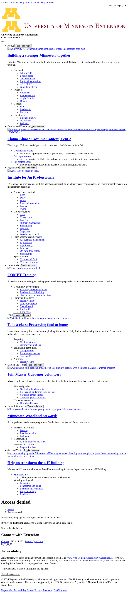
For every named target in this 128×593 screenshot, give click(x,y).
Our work (18, 70)
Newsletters (26, 120)
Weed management (29, 234)
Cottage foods (27, 350)
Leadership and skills (30, 485)
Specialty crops (21, 256)
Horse (23, 200)
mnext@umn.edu (34, 541)
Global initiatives (28, 87)
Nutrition (18, 359)
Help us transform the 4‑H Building (35, 463)
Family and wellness (24, 298)
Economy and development (33, 289)
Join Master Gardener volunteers (34, 374)
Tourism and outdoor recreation (35, 295)
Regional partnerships (30, 81)
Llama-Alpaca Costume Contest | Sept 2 (39, 139)
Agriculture (13, 167)
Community (13, 265)
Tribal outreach (27, 78)
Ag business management (32, 239)
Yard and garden (22, 386)
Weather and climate (24, 444)
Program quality (28, 491)
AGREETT (26, 84)
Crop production (22, 211)
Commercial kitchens (30, 345)
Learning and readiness (31, 488)
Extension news (28, 117)
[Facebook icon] (2, 544)
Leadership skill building (32, 292)
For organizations (22, 156)
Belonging (25, 483)
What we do (26, 73)
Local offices (26, 75)
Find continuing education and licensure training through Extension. (53, 164)
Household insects (29, 403)
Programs (24, 112)
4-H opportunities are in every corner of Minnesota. (45, 477)
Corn (22, 214)
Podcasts (24, 123)
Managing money (28, 303)
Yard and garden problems (33, 397)
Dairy (23, 197)
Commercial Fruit (28, 259)
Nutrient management (30, 223)
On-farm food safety (30, 251)
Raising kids (26, 309)
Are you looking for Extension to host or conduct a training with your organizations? (61, 159)
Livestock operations (30, 203)
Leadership (25, 109)
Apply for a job (27, 98)
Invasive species (28, 433)
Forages (24, 220)
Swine (23, 209)
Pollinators (25, 436)
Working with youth (24, 480)
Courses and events (23, 150)
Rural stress (25, 312)
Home (10, 509)
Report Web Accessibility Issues (17, 590)
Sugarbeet (25, 231)
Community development (26, 286)
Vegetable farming (29, 262)
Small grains (26, 225)
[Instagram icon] (8, 544)
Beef (22, 195)
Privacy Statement (43, 590)
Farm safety (26, 248)
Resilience (25, 494)
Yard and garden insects (31, 394)
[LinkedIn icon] (11, 544)
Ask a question (27, 95)
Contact (17, 103)
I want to (18, 89)
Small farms (26, 253)
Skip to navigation (10, 2)
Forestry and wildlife (24, 427)
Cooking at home (28, 342)
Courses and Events (17, 126)
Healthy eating (27, 361)
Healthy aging (27, 300)
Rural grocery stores (30, 353)
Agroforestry (26, 245)
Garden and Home (16, 364)
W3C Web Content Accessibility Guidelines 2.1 (89, 557)
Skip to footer (47, 2)
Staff (22, 106)
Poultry (23, 206)
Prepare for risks (28, 447)
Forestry (24, 430)
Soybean (24, 228)
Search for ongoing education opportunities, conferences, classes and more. (57, 153)
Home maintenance (23, 400)
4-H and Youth (15, 450)
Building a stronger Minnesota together (39, 55)
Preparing (18, 339)
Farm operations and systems (28, 237)
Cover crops (26, 217)
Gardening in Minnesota (32, 389)
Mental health (26, 306)
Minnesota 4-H (21, 474)
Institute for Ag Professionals (30, 177)
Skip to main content (30, 2)
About (10, 45)
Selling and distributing (25, 347)
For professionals (22, 162)
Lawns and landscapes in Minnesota (38, 392)
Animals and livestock (25, 192)
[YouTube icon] (5, 544)
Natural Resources (16, 406)
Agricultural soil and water (33, 441)
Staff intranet (60, 590)
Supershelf (25, 356)
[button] (46, 48)
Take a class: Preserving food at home (37, 325)
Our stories (19, 115)
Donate (23, 101)
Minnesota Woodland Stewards (32, 416)
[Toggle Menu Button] (2, 41)
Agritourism (26, 242)
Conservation (20, 438)
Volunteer (25, 92)
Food (10, 315)
